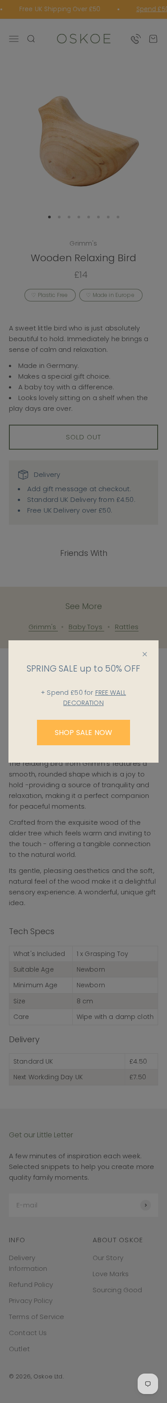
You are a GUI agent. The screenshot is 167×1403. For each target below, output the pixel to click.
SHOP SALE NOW (83, 732)
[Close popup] (145, 654)
